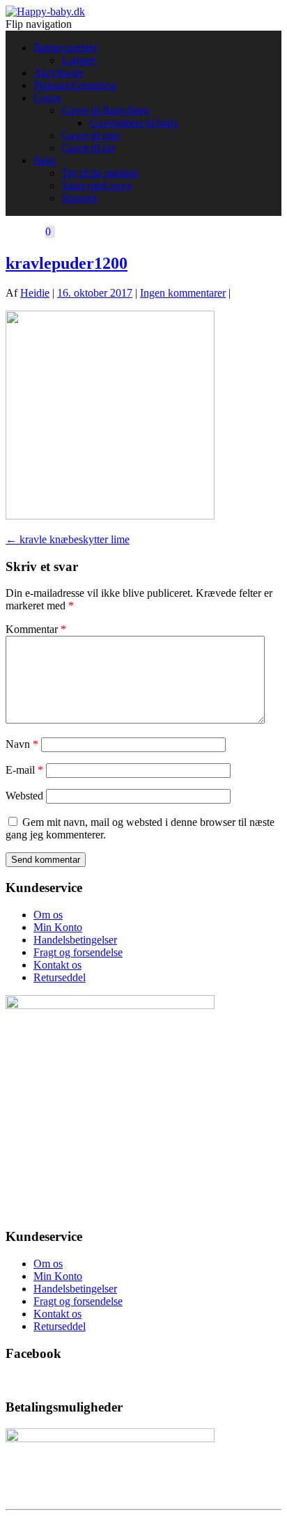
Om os (48, 915)
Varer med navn (96, 186)
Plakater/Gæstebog (74, 85)
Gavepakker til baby (133, 123)
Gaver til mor (90, 135)
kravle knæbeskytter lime (68, 539)
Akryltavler (58, 73)
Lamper (78, 60)
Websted (24, 796)
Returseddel (59, 977)
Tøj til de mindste (99, 173)
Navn (22, 744)
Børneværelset (65, 48)
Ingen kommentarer (183, 293)
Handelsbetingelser (75, 940)
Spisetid (78, 198)
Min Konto (57, 927)
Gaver (47, 98)
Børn (44, 160)
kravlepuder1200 (66, 263)
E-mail (24, 770)
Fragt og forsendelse (78, 952)
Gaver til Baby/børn (105, 110)
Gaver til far (87, 148)
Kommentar (36, 629)
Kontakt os (57, 965)
